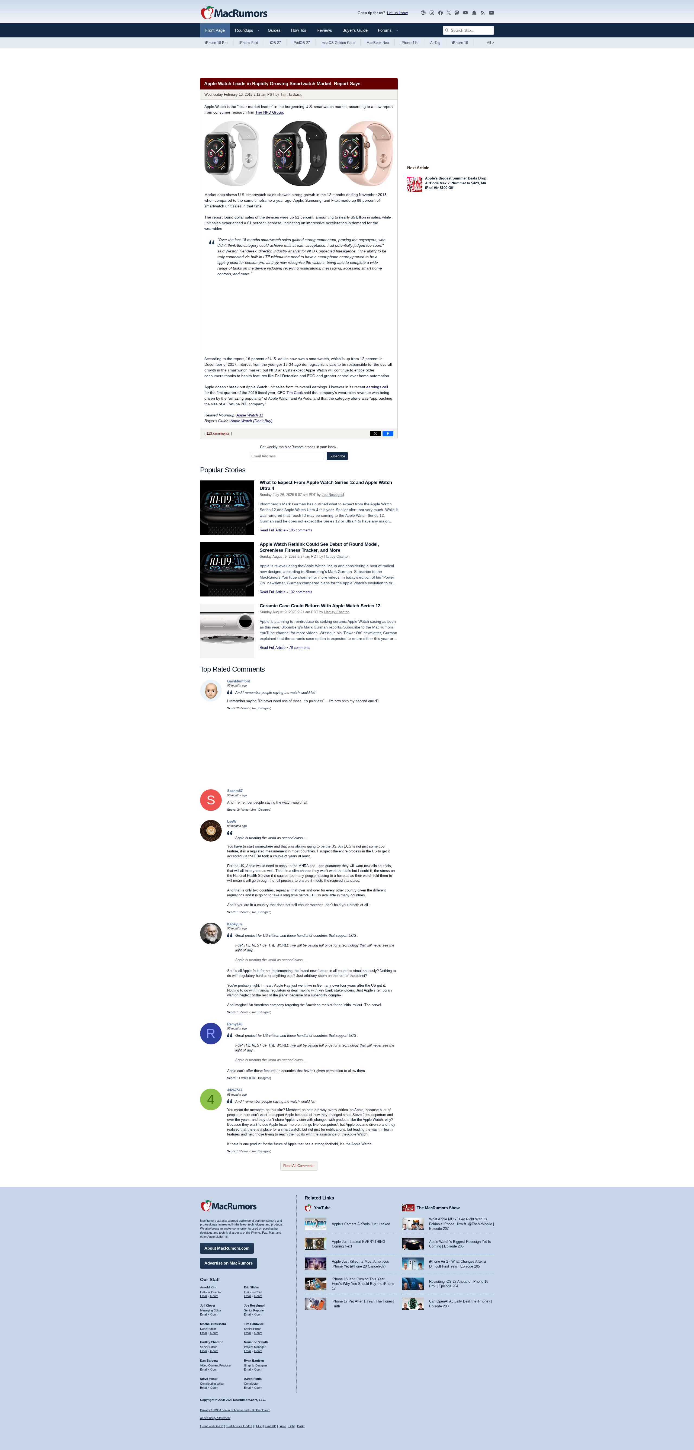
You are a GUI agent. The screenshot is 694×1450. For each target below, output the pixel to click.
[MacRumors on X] (448, 13)
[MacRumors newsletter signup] (491, 13)
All (490, 43)
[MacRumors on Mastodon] (457, 13)
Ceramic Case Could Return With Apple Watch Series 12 (320, 605)
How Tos (298, 30)
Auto (283, 1426)
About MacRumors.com (226, 1248)
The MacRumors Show (438, 1207)
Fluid (259, 1426)
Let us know (397, 13)
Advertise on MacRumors (228, 1263)
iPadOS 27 (301, 43)
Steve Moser (208, 1378)
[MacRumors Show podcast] (423, 13)
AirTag (435, 43)
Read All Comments (298, 1166)
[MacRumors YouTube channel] (465, 13)
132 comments (300, 592)
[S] (211, 810)
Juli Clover (207, 1305)
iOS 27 (275, 43)
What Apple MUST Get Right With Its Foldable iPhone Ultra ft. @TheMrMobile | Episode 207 (461, 1224)
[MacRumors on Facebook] (440, 13)
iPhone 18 (460, 43)
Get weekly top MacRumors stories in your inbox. (299, 447)
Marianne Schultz (256, 1342)
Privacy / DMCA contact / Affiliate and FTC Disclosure (235, 1410)
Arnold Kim (208, 1287)
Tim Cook (295, 392)
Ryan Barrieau (254, 1360)
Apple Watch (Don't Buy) (251, 421)
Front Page (215, 30)
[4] (211, 1109)
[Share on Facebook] (388, 433)
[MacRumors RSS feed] (483, 13)
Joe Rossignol (333, 495)
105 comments (300, 530)
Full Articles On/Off (239, 1426)
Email (203, 1296)
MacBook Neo (378, 43)
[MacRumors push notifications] (474, 13)
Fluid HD (270, 1426)
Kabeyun (234, 924)
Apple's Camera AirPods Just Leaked (361, 1224)
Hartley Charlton (336, 556)
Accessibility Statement (215, 1418)
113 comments (218, 433)
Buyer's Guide (355, 30)
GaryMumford (238, 681)
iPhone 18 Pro (216, 43)
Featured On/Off (212, 1426)
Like (253, 708)
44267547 (234, 1090)
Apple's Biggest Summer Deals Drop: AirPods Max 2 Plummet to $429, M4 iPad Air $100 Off (456, 183)
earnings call (377, 387)
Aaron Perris (253, 1378)
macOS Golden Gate (338, 43)
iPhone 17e (409, 43)
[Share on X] (375, 433)
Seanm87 (235, 791)
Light (291, 1426)
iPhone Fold (248, 43)
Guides (274, 30)
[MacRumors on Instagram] (432, 13)
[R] (211, 1043)
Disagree (264, 708)
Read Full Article (272, 530)
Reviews (324, 30)
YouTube (322, 1207)
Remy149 (234, 1024)
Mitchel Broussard (213, 1324)
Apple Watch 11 (249, 415)
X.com (214, 1296)
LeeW (231, 821)
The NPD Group (269, 112)
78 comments (299, 648)
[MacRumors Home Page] (234, 13)
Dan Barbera (209, 1360)
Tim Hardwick (291, 94)
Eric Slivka (251, 1287)
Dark (300, 1426)
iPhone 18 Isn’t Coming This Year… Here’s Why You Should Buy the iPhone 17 (363, 1284)
